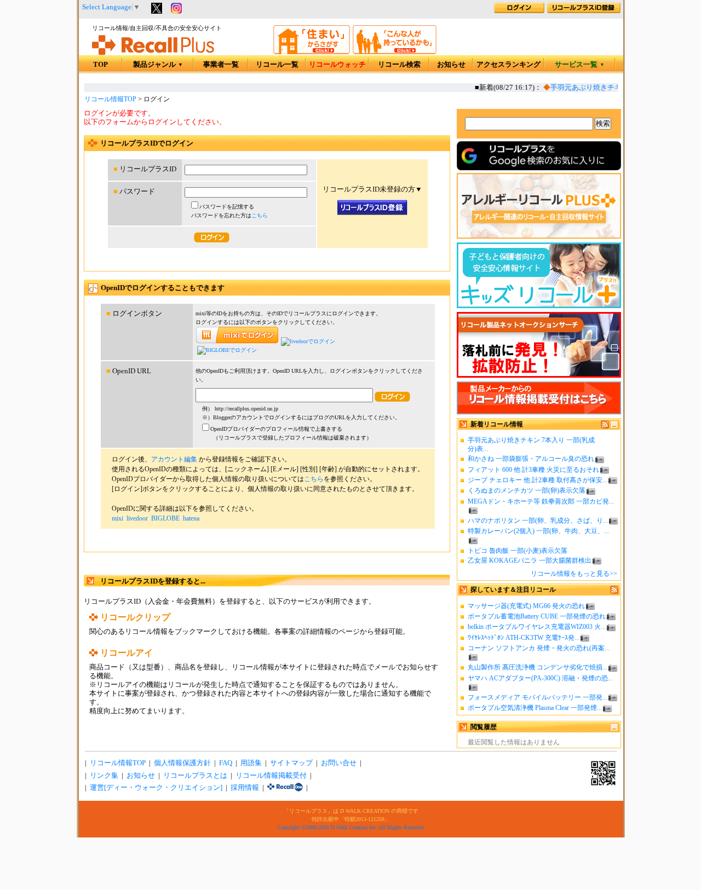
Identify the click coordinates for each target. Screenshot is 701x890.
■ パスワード (134, 191)
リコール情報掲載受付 (271, 775)
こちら (259, 215)
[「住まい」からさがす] (311, 52)
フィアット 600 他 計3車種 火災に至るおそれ (533, 469)
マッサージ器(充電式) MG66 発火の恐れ (526, 606)
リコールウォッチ (337, 64)
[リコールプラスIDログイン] (519, 11)
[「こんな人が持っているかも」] (394, 52)
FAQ (225, 763)
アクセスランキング (508, 64)
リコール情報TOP (110, 99)
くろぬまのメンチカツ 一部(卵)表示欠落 (526, 490)
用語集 (251, 763)
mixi (117, 518)
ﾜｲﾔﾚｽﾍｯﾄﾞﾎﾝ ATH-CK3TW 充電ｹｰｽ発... (523, 637)
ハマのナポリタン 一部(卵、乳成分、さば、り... (538, 520)
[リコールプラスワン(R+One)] (285, 787)
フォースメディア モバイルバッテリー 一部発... (537, 697)
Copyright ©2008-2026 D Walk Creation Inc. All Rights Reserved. (351, 827)
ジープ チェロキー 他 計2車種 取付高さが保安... (537, 480)
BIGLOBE (165, 518)
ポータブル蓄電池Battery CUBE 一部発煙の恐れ (537, 616)
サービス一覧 (580, 64)
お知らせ (451, 64)
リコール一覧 (277, 64)
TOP (100, 64)
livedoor (137, 518)
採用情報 (245, 787)
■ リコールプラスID (144, 169)
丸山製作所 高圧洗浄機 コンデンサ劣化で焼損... (537, 667)
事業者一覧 (221, 64)
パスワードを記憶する (226, 207)
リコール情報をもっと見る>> (574, 573)
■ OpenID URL (128, 371)
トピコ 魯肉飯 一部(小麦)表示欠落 (517, 550)
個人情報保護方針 (182, 763)
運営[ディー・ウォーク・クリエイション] (156, 787)
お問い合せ (339, 763)
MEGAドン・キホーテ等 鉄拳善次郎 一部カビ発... (541, 501)
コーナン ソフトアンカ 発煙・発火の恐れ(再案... (539, 648)
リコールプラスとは (195, 775)
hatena (191, 518)
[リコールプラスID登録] (583, 11)
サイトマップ (291, 763)
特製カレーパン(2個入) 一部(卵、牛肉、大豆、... (538, 531)
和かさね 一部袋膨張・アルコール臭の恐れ (531, 458)
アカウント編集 (174, 459)
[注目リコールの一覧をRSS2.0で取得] (614, 591)
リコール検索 (399, 64)
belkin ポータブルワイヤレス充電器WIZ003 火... (537, 626)
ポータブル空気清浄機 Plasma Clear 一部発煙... (535, 707)
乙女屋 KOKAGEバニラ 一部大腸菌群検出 (529, 560)
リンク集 (104, 775)
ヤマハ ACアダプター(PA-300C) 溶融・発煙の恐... (540, 678)
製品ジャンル (158, 64)
